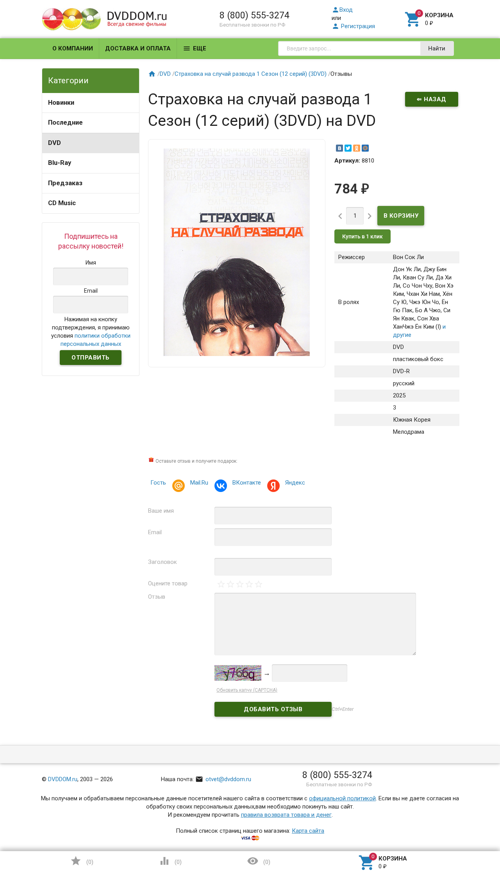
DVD (54, 143)
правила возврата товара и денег (286, 814)
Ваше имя (161, 510)
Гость (158, 482)
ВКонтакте (246, 482)
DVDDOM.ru (62, 779)
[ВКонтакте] (339, 148)
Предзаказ (65, 183)
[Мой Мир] (365, 148)
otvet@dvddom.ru (223, 779)
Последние (65, 122)
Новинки (61, 102)
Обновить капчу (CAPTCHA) (246, 690)
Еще (194, 48)
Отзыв (156, 596)
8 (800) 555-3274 (254, 15)
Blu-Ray (59, 162)
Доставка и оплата (138, 48)
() (81, 861)
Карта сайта (308, 830)
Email (155, 532)
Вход (342, 9)
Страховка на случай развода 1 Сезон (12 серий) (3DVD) (251, 73)
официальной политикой (342, 798)
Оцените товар (168, 583)
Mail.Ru (199, 482)
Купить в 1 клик (362, 236)
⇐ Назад (431, 99)
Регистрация (353, 26)
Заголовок (162, 561)
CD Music (62, 203)
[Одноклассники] (356, 148)
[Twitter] (348, 148)
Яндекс (295, 482)
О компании (72, 48)
